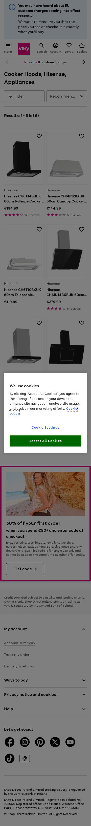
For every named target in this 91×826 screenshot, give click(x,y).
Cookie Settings (45, 427)
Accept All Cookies (45, 440)
